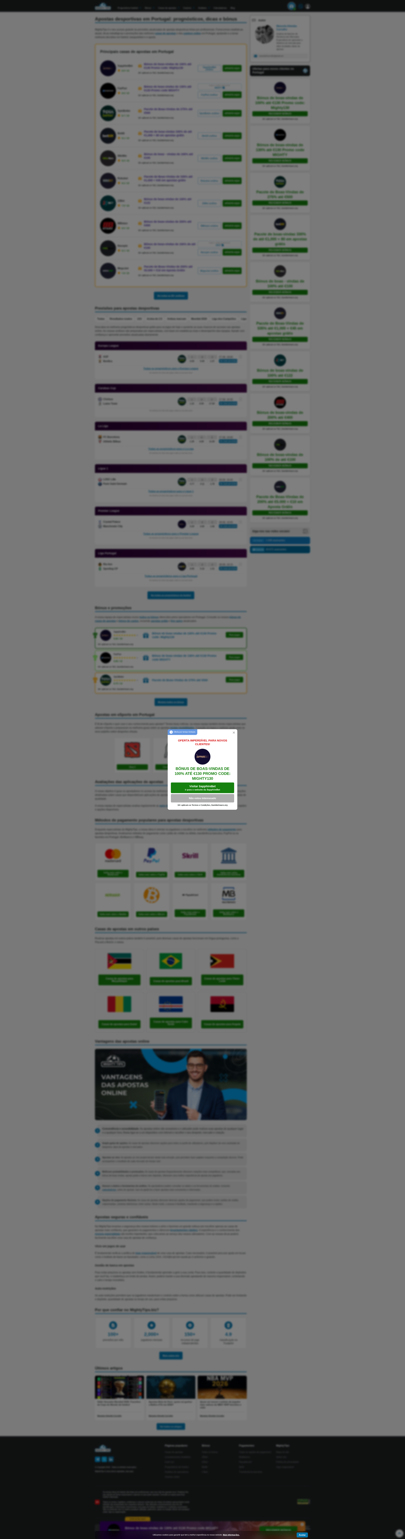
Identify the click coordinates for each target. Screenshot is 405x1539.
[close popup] (233, 732)
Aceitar (302, 1535)
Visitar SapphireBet (202, 788)
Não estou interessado (202, 798)
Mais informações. (231, 1535)
